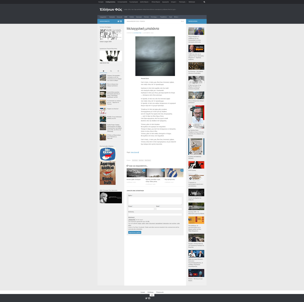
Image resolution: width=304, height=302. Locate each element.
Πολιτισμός (182, 2)
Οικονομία (139, 17)
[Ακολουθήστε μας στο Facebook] (121, 21)
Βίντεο (176, 17)
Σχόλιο (130, 195)
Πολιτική (146, 17)
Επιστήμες (154, 17)
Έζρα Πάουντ (148, 160)
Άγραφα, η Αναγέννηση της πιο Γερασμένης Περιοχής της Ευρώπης (196, 245)
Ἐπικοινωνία (159, 292)
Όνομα (130, 206)
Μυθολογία (192, 2)
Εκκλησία (112, 17)
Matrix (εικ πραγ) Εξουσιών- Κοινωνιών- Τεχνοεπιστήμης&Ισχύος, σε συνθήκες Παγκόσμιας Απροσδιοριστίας (195, 263)
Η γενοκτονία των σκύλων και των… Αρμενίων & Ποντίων (114, 102)
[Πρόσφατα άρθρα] (118, 71)
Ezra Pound (134, 160)
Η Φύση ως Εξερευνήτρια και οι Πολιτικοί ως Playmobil (114, 136)
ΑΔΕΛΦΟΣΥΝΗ (104, 63)
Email (158, 206)
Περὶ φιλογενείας (170, 179)
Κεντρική (100, 2)
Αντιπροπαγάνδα (122, 2)
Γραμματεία (103, 17)
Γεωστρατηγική (133, 2)
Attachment (131, 217)
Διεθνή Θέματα (144, 2)
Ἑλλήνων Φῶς (111, 9)
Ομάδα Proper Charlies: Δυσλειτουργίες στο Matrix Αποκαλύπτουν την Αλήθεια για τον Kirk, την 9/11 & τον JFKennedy (114, 128)
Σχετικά (143, 292)
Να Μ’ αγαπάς (192, 170)
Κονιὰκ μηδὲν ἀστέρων (134, 179)
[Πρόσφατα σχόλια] (110, 71)
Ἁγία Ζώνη (134, 152)
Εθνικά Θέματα (156, 2)
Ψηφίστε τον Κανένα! (112, 108)
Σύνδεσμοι (151, 292)
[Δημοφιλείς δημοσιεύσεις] (103, 71)
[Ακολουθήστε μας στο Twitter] (118, 21)
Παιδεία (132, 17)
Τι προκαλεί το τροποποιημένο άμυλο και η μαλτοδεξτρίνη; (195, 184)
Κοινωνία (119, 17)
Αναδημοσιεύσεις (110, 2)
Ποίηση (142, 21)
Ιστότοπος (131, 211)
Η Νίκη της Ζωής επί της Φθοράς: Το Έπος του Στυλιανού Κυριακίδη (194, 87)
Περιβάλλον (163, 17)
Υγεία (170, 17)
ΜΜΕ (125, 17)
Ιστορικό (173, 2)
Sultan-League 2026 (105, 41)
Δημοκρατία (165, 2)
